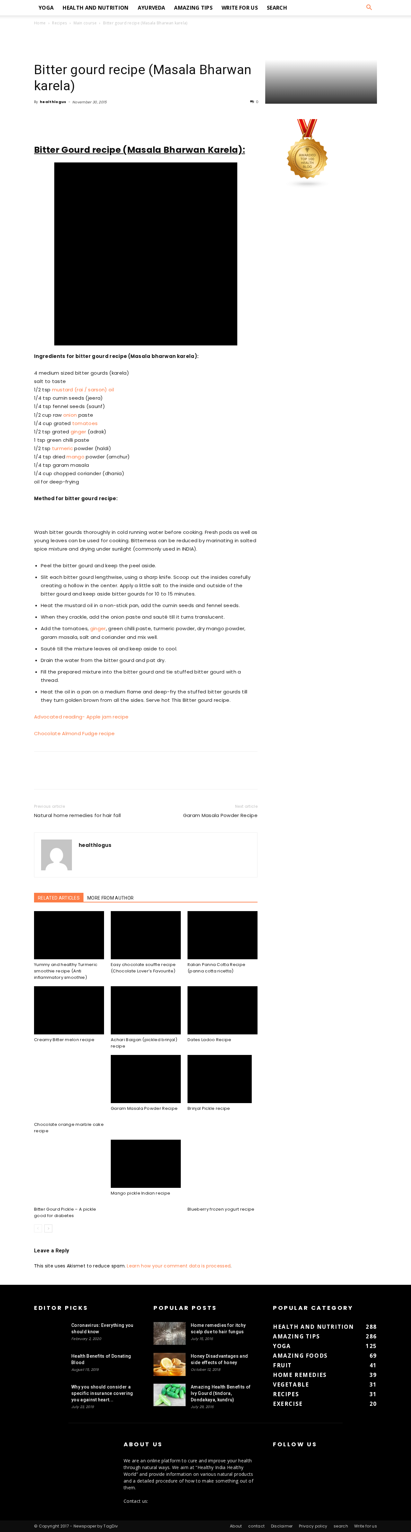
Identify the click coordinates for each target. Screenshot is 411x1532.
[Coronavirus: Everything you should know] (50, 1333)
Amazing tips (193, 7)
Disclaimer (282, 1526)
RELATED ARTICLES (59, 898)
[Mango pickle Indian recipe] (146, 1164)
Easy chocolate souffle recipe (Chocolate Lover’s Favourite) (143, 968)
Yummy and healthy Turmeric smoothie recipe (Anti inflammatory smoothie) (65, 971)
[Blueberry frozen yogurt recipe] (223, 1172)
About (236, 1526)
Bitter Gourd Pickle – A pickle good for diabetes (65, 1212)
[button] (369, 8)
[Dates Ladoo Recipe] (223, 1010)
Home (40, 23)
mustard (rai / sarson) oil (83, 389)
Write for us (240, 7)
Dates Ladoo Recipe (210, 1040)
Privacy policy (313, 1526)
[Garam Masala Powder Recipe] (146, 1079)
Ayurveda (151, 7)
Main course (85, 23)
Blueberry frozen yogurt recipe (221, 1209)
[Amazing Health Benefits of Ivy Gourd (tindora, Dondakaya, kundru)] (169, 1395)
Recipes (59, 23)
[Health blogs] (307, 187)
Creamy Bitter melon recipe (64, 1040)
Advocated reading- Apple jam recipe (81, 716)
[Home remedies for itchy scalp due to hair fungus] (169, 1333)
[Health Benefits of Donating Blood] (50, 1364)
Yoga (46, 7)
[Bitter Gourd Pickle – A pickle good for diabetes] (69, 1172)
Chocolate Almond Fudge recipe (74, 733)
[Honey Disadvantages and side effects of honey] (169, 1364)
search (277, 7)
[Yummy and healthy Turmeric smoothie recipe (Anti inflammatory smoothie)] (69, 935)
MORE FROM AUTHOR (110, 898)
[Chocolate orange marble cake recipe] (69, 1087)
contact (256, 1526)
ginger (78, 431)
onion (70, 415)
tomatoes (85, 423)
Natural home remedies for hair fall (77, 815)
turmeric (62, 448)
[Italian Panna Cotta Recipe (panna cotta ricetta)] (223, 935)
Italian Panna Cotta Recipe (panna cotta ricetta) (216, 968)
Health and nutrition (95, 7)
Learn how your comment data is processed (179, 1266)
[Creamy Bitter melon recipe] (69, 1010)
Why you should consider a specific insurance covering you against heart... (102, 1393)
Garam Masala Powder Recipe (220, 815)
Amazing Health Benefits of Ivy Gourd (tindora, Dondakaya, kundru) (220, 1393)
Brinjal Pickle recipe (209, 1108)
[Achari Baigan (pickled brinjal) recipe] (146, 1010)
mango (75, 456)
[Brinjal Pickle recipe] (223, 1079)
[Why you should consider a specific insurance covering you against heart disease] (50, 1395)
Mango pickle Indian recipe (140, 1193)
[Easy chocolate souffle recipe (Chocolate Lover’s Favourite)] (146, 935)
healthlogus (53, 101)
